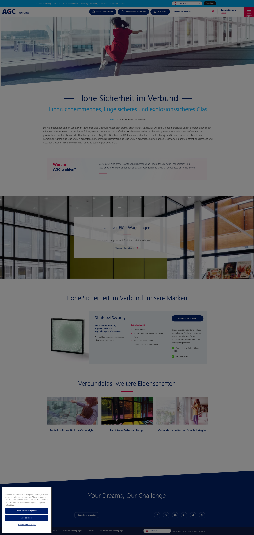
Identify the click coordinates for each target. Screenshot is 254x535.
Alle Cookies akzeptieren (27, 511)
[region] (27, 510)
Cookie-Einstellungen (27, 525)
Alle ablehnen (27, 518)
